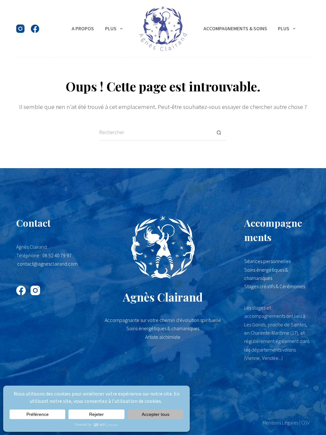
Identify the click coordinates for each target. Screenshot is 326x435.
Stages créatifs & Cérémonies (274, 286)
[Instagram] (20, 29)
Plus (111, 28)
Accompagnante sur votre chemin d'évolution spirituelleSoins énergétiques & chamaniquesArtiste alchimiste (163, 329)
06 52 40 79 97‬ (57, 255)
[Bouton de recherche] (219, 133)
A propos (83, 28)
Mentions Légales (280, 422)
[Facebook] (35, 29)
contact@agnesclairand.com (47, 263)
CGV (305, 422)
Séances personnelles (267, 261)
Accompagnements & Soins (235, 28)
